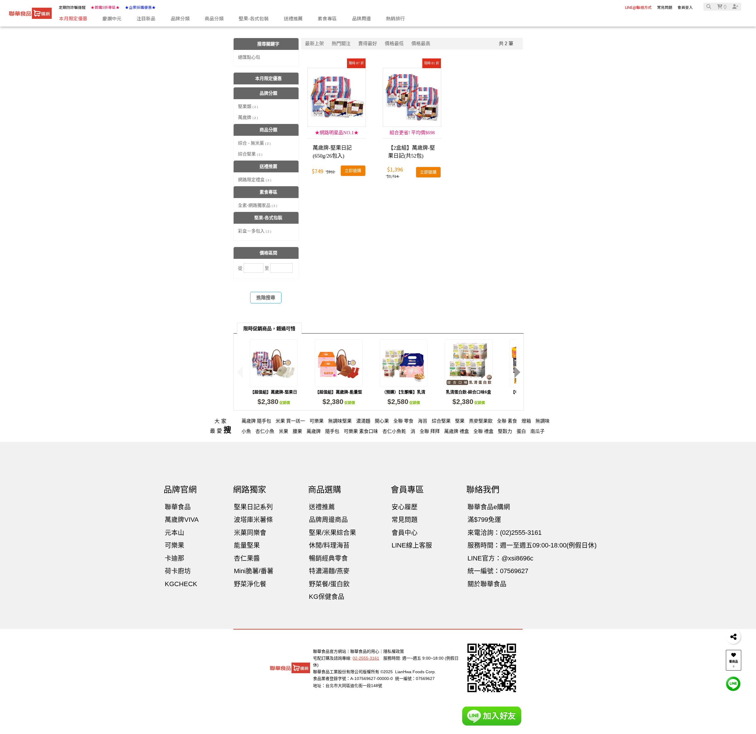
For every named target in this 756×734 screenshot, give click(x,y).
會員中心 (405, 532)
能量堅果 (247, 545)
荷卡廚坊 (178, 571)
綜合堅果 (250, 153)
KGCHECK (181, 584)
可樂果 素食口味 (361, 431)
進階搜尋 (265, 297)
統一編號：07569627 (497, 571)
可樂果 (316, 421)
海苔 (422, 421)
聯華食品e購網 (488, 507)
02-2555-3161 (366, 658)
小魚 (246, 431)
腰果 (297, 431)
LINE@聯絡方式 (638, 7)
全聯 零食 (403, 421)
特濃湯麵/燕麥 (329, 571)
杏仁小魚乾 (394, 431)
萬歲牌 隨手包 (256, 421)
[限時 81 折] (412, 97)
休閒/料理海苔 (329, 545)
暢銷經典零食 (328, 558)
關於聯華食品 (486, 584)
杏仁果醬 (247, 558)
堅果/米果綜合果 (332, 532)
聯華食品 (178, 507)
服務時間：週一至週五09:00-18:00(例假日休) (532, 545)
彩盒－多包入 (254, 230)
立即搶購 (353, 171)
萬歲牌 (248, 117)
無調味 (542, 421)
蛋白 (521, 431)
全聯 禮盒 (483, 431)
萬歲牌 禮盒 (456, 431)
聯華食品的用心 (364, 651)
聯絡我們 (482, 489)
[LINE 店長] (733, 683)
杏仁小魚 (264, 431)
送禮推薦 (322, 507)
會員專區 (407, 489)
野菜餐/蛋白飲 (329, 584)
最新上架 (314, 43)
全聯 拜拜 (430, 431)
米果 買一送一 (290, 421)
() (724, 6)
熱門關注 (341, 43)
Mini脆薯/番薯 (253, 571)
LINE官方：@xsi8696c (500, 558)
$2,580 (403, 402)
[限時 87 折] (336, 97)
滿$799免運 (484, 519)
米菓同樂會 (250, 532)
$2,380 (274, 402)
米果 (283, 431)
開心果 (382, 421)
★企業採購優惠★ (140, 7)
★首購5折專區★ (105, 7)
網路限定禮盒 (254, 179)
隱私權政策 (393, 651)
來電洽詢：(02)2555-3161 (504, 532)
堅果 (460, 421)
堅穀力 (505, 431)
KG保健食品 (326, 596)
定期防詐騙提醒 (72, 7)
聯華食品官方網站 (329, 651)
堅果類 (248, 106)
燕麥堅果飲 (481, 421)
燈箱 (526, 421)
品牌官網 (180, 489)
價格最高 (420, 43)
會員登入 (685, 7)
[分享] (733, 636)
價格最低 (394, 43)
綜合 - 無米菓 (254, 143)
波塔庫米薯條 (253, 519)
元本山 (174, 532)
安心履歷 (405, 507)
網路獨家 (249, 489)
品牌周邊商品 (328, 519)
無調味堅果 (340, 421)
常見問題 (664, 7)
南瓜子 (537, 431)
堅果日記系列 (253, 507)
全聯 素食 (507, 421)
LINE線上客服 (412, 545)
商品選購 (324, 489)
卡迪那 (174, 558)
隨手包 (332, 431)
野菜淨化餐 (250, 584)
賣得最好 (367, 43)
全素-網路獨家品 (257, 205)
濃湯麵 (363, 421)
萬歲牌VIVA (182, 519)
